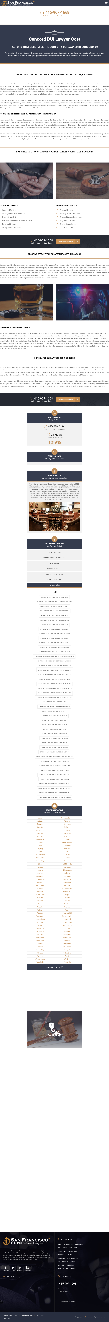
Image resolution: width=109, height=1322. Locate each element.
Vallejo (67, 956)
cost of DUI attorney (101, 86)
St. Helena (67, 947)
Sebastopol (67, 944)
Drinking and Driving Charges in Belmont (54, 770)
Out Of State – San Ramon (67, 1247)
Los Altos (67, 876)
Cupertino (67, 846)
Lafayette (40, 873)
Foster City (40, 861)
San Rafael (67, 935)
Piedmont (40, 910)
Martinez (40, 882)
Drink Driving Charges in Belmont (54, 720)
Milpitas (40, 888)
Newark (40, 898)
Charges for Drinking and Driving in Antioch (54, 661)
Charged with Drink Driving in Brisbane (54, 638)
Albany (40, 818)
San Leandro (40, 931)
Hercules (40, 870)
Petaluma (67, 907)
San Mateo (67, 931)
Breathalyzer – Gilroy (66, 1261)
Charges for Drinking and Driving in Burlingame (54, 697)
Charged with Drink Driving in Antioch (54, 606)
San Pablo (40, 935)
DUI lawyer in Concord (70, 56)
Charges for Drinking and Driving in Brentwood (54, 688)
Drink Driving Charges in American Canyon (54, 706)
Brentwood (40, 830)
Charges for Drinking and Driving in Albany (54, 652)
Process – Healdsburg (66, 1268)
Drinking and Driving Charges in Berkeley (54, 784)
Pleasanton (40, 916)
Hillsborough (67, 870)
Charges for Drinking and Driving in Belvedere (54, 674)
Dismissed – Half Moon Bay (68, 1258)
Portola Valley (67, 916)
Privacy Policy (10, 1315)
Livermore (40, 876)
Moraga (40, 892)
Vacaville (40, 956)
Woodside (40, 962)
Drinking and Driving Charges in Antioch (54, 761)
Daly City (40, 849)
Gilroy (40, 864)
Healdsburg (67, 867)
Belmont (40, 824)
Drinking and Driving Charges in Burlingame (55, 797)
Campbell (40, 836)
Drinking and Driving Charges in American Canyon (54, 756)
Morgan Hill (67, 892)
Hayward (40, 867)
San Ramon (40, 938)
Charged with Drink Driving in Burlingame (54, 643)
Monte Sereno (67, 888)
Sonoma (40, 947)
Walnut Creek (40, 959)
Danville (67, 849)
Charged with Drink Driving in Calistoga (54, 647)
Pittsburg (40, 913)
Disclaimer (42, 1315)
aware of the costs (28, 384)
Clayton (67, 836)
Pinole (67, 910)
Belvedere (67, 824)
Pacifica (67, 904)
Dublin (67, 852)
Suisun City (40, 950)
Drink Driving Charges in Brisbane (54, 743)
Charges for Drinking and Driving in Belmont (54, 670)
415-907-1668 (57, 12)
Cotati (40, 846)
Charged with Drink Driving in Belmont (54, 615)
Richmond (67, 919)
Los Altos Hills (40, 879)
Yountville (67, 962)
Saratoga (67, 941)
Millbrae (67, 885)
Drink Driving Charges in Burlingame (54, 747)
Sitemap (7, 1318)
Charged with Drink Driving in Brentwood (54, 633)
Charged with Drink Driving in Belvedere (54, 620)
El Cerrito (67, 855)
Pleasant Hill (67, 913)
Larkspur (67, 873)
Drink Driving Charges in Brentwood (54, 738)
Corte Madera (67, 842)
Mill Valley (40, 885)
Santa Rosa (40, 941)
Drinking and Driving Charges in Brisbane (54, 793)
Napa (67, 895)
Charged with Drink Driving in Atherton (54, 611)
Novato (67, 898)
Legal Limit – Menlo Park (67, 1251)
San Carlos (40, 928)
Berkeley (67, 827)
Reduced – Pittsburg (66, 1265)
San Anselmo (67, 925)
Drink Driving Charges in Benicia (54, 729)
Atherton (67, 821)
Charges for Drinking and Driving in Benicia (54, 679)
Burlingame (40, 833)
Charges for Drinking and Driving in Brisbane (54, 693)
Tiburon (40, 953)
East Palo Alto (40, 855)
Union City (67, 953)
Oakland (40, 901)
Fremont (67, 861)
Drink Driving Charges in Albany (54, 702)
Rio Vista (40, 922)
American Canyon (67, 818)
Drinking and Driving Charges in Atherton (54, 765)
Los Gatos (67, 879)
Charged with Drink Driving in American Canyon (54, 602)
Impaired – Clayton (65, 1254)
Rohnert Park (67, 922)
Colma (67, 839)
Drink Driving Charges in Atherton (54, 715)
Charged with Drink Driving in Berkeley (54, 629)
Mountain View (40, 895)
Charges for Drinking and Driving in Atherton (54, 665)
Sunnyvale (67, 950)
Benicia (40, 827)
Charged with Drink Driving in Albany (54, 597)
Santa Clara (67, 938)
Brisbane (67, 830)
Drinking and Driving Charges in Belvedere (54, 775)
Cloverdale (40, 839)
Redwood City (40, 919)
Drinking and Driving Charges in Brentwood (54, 788)
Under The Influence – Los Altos (70, 1244)
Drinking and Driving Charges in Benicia (54, 779)
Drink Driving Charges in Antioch (54, 711)
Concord (91, 367)
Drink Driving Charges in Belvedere (54, 724)
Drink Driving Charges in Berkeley (54, 734)
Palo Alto (40, 907)
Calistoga (67, 833)
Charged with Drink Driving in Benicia (54, 624)
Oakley (67, 901)
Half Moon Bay (67, 864)
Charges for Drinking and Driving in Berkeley (54, 684)
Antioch (40, 821)
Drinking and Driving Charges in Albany (54, 752)
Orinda (40, 904)
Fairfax (67, 858)
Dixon (40, 852)
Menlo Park (67, 882)
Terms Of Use (27, 1315)
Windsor (67, 959)
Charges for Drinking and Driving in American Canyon (54, 656)
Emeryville (40, 858)
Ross (40, 925)
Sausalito (40, 944)
